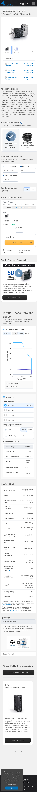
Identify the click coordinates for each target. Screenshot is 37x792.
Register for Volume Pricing (24, 208)
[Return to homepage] (6, 5)
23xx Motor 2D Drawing (11, 65)
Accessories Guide (12, 297)
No (27, 189)
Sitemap (24, 789)
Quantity (19, 227)
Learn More (16, 740)
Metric (27, 333)
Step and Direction (9, 621)
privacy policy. (11, 784)
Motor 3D (16, 53)
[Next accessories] (22, 750)
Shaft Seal (26, 167)
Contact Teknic (6, 604)
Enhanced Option (10, 176)
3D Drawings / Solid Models (11, 71)
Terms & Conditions (30, 787)
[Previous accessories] (15, 750)
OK (12, 788)
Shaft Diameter (10, 167)
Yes (33, 189)
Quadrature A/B (8, 654)
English (21, 333)
